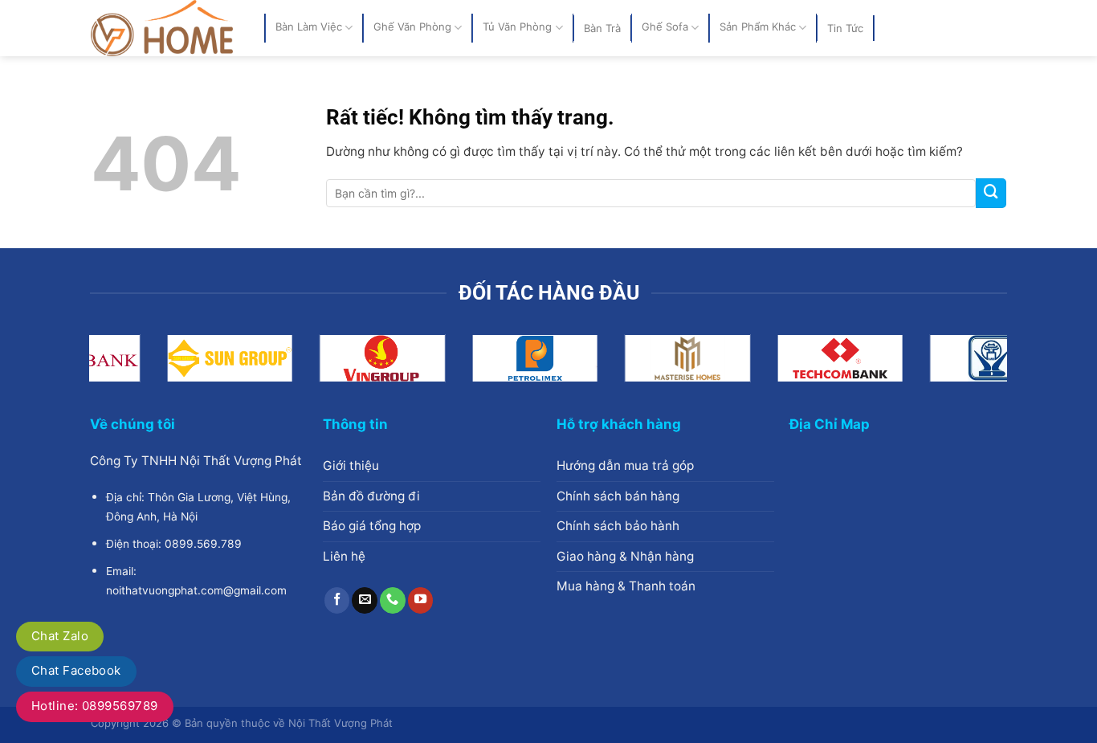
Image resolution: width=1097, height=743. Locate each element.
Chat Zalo (59, 635)
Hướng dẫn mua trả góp (625, 465)
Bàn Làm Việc (308, 27)
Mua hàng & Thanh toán (626, 586)
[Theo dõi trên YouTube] (421, 600)
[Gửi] (991, 193)
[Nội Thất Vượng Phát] (165, 28)
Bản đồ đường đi (371, 496)
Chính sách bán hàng (618, 496)
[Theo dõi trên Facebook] (337, 600)
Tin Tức (845, 28)
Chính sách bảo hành (618, 525)
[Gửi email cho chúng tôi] (364, 600)
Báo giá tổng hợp (372, 525)
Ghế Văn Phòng (412, 27)
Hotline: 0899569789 (94, 705)
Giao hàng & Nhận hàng (625, 556)
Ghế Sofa (665, 27)
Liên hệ (344, 556)
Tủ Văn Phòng (517, 27)
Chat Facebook (76, 670)
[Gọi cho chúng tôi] (393, 600)
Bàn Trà (602, 28)
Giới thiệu (351, 465)
